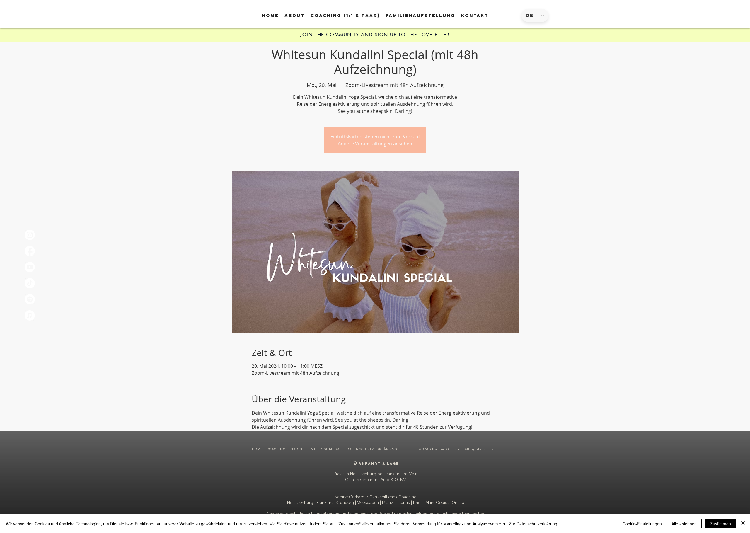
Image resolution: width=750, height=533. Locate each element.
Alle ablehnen (684, 524)
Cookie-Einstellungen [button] (642, 524)
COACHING (277, 449)
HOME (257, 449)
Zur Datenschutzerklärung (533, 524)
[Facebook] (30, 251)
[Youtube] (30, 267)
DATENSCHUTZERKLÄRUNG (372, 449)
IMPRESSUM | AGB (326, 449)
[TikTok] (30, 283)
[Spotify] (30, 299)
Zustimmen (720, 524)
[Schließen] (742, 523)
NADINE (298, 449)
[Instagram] (30, 235)
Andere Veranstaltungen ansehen (375, 143)
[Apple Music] (30, 315)
